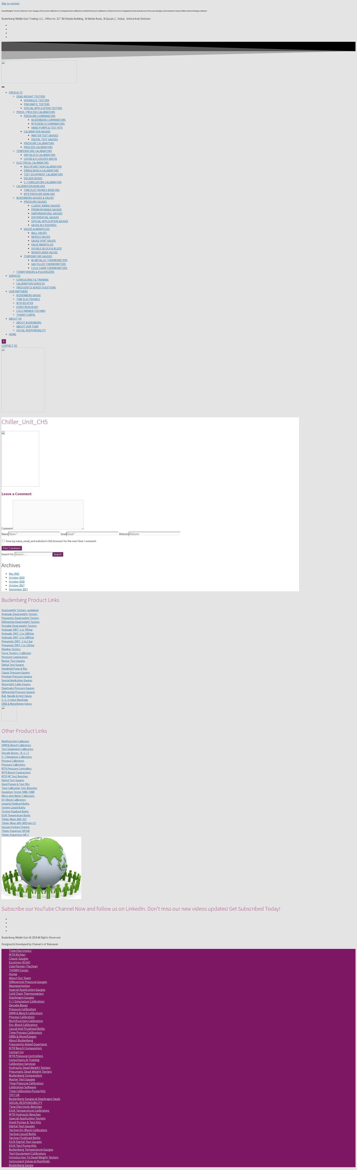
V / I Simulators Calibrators (26, 1001)
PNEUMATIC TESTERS (37, 104)
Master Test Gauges (22, 1079)
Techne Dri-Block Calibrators (28, 1130)
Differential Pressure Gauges (28, 982)
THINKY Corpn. (19, 970)
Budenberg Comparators (25, 1075)
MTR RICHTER (24, 303)
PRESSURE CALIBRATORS (39, 143)
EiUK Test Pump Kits (22, 1146)
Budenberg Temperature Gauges (31, 1150)
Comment (7, 528)
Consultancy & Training (24, 1060)
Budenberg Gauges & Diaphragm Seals (34, 1099)
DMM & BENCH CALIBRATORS (41, 170)
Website (124, 534)
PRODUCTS (15, 92)
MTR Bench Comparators (25, 1048)
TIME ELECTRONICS (28, 299)
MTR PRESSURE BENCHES (39, 194)
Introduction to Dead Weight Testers (33, 1157)
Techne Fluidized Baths (24, 1138)
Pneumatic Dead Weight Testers (30, 1072)
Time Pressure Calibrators (26, 1083)
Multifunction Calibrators (26, 1021)
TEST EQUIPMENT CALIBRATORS (43, 174)
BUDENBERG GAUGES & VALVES (35, 198)
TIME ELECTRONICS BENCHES (42, 190)
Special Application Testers (27, 1118)
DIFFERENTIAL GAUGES (45, 217)
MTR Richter (17, 955)
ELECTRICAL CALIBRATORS (32, 162)
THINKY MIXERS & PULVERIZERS (35, 272)
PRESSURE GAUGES (35, 201)
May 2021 (14, 574)
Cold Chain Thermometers (26, 994)
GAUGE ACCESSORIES (44, 225)
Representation (19, 986)
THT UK (14, 1095)
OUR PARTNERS (18, 291)
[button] (9, 345)
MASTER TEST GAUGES (44, 135)
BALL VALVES (39, 233)
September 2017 (18, 589)
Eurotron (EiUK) (19, 962)
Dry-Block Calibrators (23, 1025)
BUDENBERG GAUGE (28, 295)
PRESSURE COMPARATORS (39, 116)
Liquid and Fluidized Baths (27, 1029)
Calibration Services (22, 1064)
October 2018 (16, 581)
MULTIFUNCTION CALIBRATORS (43, 166)
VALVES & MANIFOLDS (37, 229)
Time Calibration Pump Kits (27, 1091)
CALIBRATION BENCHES (30, 186)
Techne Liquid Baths (22, 1134)
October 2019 (16, 577)
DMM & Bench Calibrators (26, 1013)
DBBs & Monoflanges (22, 1036)
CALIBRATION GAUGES (37, 131)
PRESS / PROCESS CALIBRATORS (35, 112)
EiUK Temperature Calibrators (29, 1111)
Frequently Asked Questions (28, 1044)
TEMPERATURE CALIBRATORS (34, 151)
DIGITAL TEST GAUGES (44, 139)
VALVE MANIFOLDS (42, 244)
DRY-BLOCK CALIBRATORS (39, 155)
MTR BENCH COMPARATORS (48, 124)
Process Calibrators (22, 1017)
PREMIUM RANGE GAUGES (46, 209)
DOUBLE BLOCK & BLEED (46, 248)
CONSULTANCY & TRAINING (32, 279)
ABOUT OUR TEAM (27, 326)
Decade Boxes (18, 1005)
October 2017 (16, 585)
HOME (12, 334)
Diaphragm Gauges (21, 997)
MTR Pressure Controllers (26, 1056)
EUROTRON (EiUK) (27, 307)
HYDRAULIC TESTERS (36, 100)
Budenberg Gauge (21, 1165)
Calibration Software (22, 1087)
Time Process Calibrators (25, 1033)
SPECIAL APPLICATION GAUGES (49, 221)
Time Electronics (20, 951)
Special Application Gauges (27, 990)
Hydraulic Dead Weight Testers (29, 1068)
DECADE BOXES (33, 178)
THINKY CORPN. (25, 315)
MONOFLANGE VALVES (44, 252)
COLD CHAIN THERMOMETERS (49, 268)
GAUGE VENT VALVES (43, 240)
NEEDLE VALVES (40, 237)
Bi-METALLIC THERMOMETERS (49, 260)
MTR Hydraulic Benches (25, 1114)
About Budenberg (21, 1040)
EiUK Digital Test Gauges (25, 1142)
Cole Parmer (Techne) (23, 966)
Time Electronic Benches (25, 1107)
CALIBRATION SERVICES (30, 283)
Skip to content (10, 3)
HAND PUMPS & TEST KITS (47, 127)
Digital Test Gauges (22, 1126)
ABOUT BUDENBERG (28, 322)
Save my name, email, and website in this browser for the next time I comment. (51, 541)
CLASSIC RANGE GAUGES (45, 205)
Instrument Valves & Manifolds (29, 1161)
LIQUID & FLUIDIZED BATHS (40, 159)
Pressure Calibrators (22, 1009)
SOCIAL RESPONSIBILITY (31, 330)
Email (64, 534)
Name (4, 534)
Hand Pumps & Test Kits (25, 1122)
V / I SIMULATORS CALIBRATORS (43, 182)
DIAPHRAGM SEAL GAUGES (46, 213)
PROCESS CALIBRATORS (38, 147)
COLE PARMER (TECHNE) (31, 311)
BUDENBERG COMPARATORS (48, 120)
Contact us (16, 1052)
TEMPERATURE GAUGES (38, 256)
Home (13, 974)
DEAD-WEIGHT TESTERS (30, 96)
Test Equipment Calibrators (27, 1153)
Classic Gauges (18, 958)
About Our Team (20, 978)
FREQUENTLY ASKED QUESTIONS (36, 287)
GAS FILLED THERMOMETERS (48, 264)
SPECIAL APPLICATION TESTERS (43, 108)
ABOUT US (15, 318)
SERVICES (14, 276)
